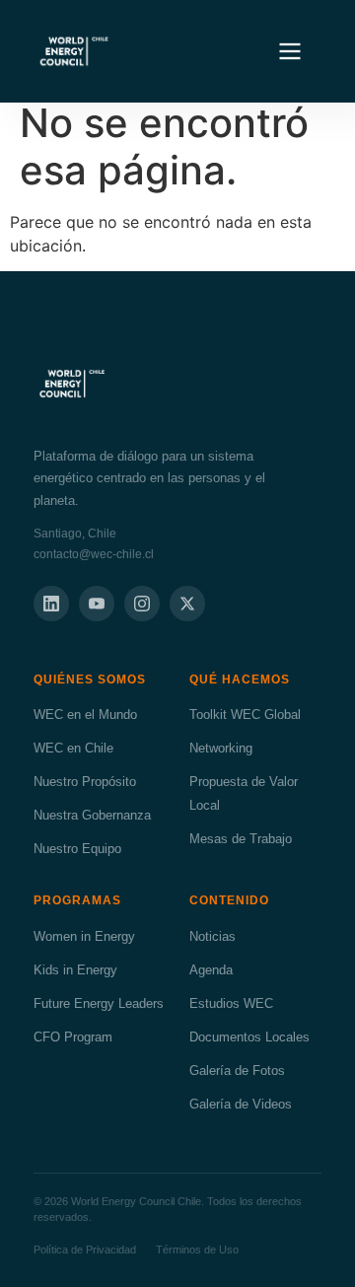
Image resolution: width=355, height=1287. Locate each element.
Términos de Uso (197, 1249)
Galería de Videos (240, 1104)
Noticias (212, 936)
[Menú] (290, 51)
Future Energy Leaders (99, 1003)
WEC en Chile (73, 748)
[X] (187, 603)
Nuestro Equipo (77, 848)
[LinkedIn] (51, 603)
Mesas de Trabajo (240, 838)
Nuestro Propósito (85, 781)
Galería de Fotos (237, 1070)
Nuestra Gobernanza (92, 815)
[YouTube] (96, 603)
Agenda (211, 970)
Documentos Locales (249, 1037)
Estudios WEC (231, 1003)
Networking (220, 748)
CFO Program (73, 1037)
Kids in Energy (75, 970)
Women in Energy (84, 936)
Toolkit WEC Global (245, 714)
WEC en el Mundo (85, 714)
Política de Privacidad (85, 1249)
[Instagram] (142, 603)
